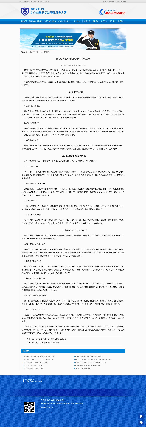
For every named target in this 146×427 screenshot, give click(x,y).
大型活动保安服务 (64, 21)
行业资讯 (47, 52)
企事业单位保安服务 (35, 21)
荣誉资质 (87, 21)
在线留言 (117, 1)
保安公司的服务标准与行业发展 (47, 343)
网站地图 (123, 1)
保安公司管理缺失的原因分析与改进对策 (50, 339)
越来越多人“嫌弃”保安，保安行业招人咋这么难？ (39, 359)
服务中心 (77, 21)
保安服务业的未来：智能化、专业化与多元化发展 (90, 362)
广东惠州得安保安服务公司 (52, 400)
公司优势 (104, 21)
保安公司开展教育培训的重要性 (33, 365)
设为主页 (111, 1)
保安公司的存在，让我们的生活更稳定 (36, 362)
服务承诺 (95, 21)
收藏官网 (105, 1)
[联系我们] (141, 422)
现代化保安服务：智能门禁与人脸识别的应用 (89, 356)
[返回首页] (141, 416)
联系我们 (121, 21)
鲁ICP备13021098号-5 (47, 407)
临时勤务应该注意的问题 (83, 368)
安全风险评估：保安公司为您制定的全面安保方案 (39, 356)
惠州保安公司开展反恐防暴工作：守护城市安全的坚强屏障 (93, 359)
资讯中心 (39, 52)
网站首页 (24, 21)
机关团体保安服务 (50, 21)
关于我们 (113, 21)
